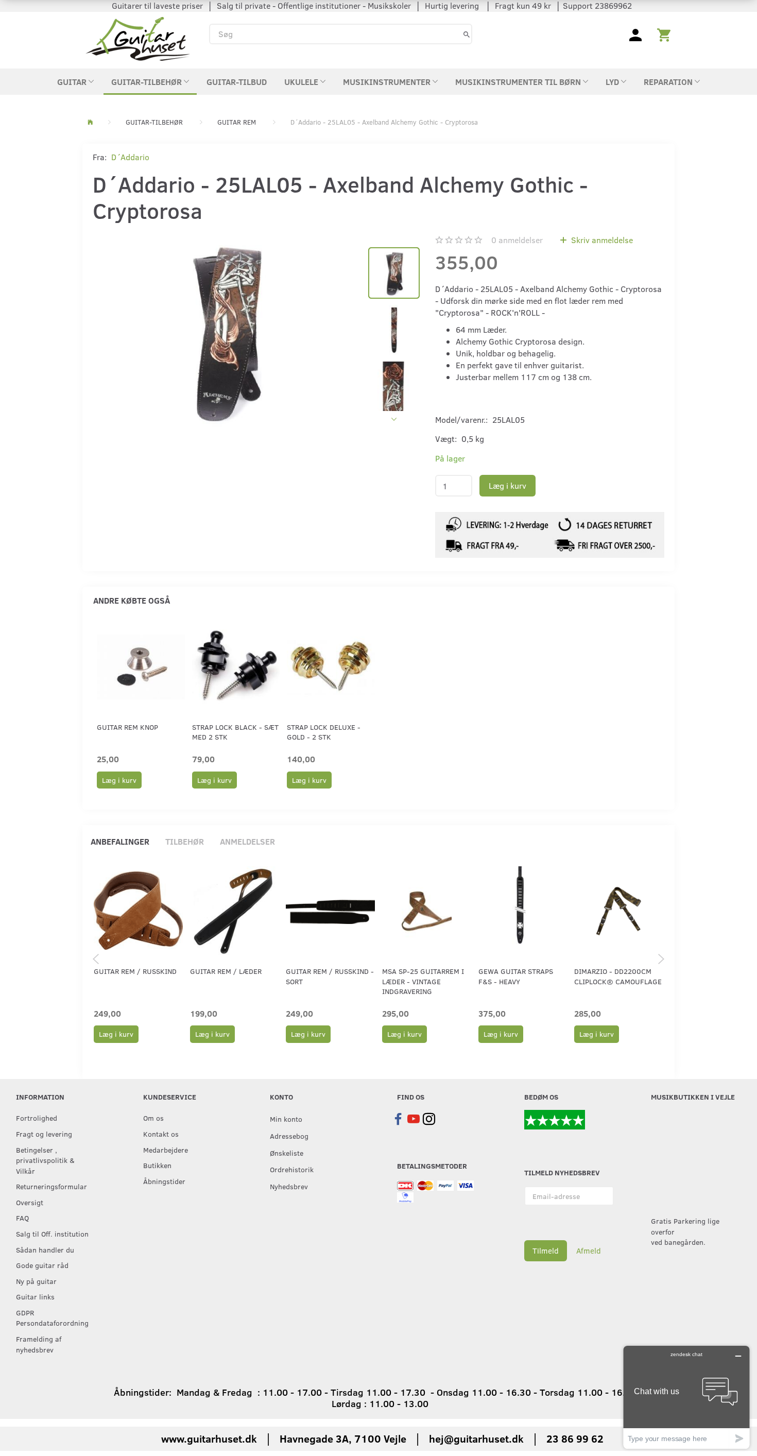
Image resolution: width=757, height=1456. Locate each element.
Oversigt (29, 1202)
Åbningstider (164, 1181)
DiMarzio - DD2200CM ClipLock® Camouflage (618, 976)
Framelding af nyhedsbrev (38, 1344)
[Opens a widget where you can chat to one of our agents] (686, 1397)
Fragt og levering (44, 1133)
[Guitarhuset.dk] (137, 37)
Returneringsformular (51, 1186)
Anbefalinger (120, 841)
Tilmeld (545, 1250)
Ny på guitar (36, 1281)
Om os (153, 1117)
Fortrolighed (36, 1117)
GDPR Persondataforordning (52, 1317)
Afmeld (588, 1250)
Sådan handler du (45, 1249)
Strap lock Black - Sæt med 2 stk (235, 732)
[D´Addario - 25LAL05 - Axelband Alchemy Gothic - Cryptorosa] (225, 331)
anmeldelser (517, 239)
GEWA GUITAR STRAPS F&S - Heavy (515, 976)
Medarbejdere (165, 1149)
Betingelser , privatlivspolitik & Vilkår (45, 1160)
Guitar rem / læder (226, 971)
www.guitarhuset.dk (209, 1438)
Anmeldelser (247, 841)
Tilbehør (184, 841)
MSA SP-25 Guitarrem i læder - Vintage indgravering (423, 981)
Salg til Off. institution (52, 1233)
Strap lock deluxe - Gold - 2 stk (323, 732)
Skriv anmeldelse (601, 239)
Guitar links (35, 1296)
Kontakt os (161, 1133)
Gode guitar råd (42, 1265)
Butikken (157, 1165)
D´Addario (130, 156)
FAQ (22, 1217)
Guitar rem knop (127, 727)
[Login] (635, 34)
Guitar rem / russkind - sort (330, 976)
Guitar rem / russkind (135, 971)
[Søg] (466, 34)
